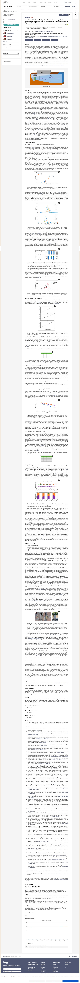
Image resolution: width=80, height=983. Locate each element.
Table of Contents (7, 61)
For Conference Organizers (45, 973)
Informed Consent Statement (9, 12)
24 (67, 127)
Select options (6, 969)
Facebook (67, 965)
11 (35, 113)
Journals (23, 2)
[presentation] (45, 381)
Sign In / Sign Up (68, 2)
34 (44, 535)
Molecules (5, 956)
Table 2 (42, 445)
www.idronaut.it (41, 589)
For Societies (43, 971)
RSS (69, 956)
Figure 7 (42, 471)
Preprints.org (55, 967)
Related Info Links (7, 44)
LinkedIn (66, 964)
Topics (29, 2)
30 (43, 361)
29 (41, 195)
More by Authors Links (7, 47)
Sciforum (54, 964)
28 (33, 147)
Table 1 (27, 346)
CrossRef (33, 734)
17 (51, 118)
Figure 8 (61, 594)
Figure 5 (63, 301)
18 (37, 119)
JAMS (54, 973)
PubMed (66, 756)
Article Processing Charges (33, 964)
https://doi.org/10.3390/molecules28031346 (44, 31)
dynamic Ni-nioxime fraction (38, 63)
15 (49, 118)
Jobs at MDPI (30, 970)
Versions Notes (54, 39)
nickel (31, 63)
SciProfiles (55, 970)
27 (32, 147)
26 (34, 134)
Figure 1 (39, 160)
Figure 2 (59, 192)
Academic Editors (7, 30)
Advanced (73, 6)
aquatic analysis (61, 65)
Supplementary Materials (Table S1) (37, 600)
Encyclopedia (55, 971)
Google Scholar (38, 730)
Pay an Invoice (30, 965)
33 (43, 535)
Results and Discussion (8, 3)
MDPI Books (55, 965)
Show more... (5, 41)
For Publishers (43, 970)
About (55, 2)
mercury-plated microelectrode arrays (50, 65)
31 (35, 368)
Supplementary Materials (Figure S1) (35, 638)
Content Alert (74, 956)
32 (44, 372)
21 (62, 124)
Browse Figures (37, 39)
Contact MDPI (30, 968)
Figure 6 (55, 395)
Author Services (43, 2)
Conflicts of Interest (7, 15)
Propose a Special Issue (11, 24)
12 (36, 113)
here (45, 945)
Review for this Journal (11, 21)
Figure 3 (38, 233)
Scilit (37, 734)
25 (38, 129)
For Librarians (43, 968)
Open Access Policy (31, 967)
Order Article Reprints (64, 14)
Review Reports (46, 39)
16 (50, 118)
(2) (67, 388)
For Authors (43, 964)
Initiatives (50, 2)
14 (48, 118)
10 (34, 113)
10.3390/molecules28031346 (26, 10)
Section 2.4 (38, 655)
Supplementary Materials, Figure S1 (47, 634)
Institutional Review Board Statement (10, 11)
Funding (5, 10)
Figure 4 (39, 277)
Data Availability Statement (9, 14)
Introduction (6, 2)
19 (31, 122)
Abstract (5, 1)
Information (35, 2)
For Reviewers (43, 965)
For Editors (43, 967)
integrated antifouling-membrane (51, 63)
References (6, 16)
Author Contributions (7, 9)
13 (47, 118)
